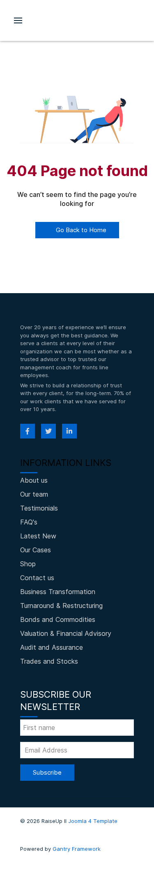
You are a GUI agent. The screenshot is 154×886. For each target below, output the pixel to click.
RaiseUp (77, 20)
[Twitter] (48, 431)
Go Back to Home (80, 230)
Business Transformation (57, 592)
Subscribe (47, 772)
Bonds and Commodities (57, 619)
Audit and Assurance (51, 647)
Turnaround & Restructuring (61, 605)
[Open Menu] (18, 20)
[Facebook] (27, 431)
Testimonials (39, 508)
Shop (28, 564)
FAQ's (28, 522)
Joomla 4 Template (92, 821)
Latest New (38, 536)
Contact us (37, 578)
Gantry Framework (77, 848)
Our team (34, 494)
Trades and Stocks (49, 661)
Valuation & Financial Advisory (65, 633)
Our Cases (35, 550)
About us (34, 480)
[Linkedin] (69, 431)
